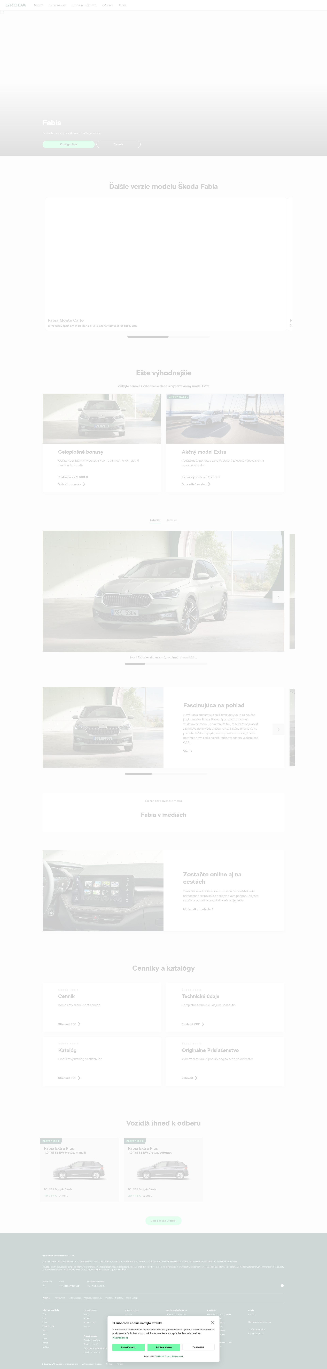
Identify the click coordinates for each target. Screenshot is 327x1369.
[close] (212, 1322)
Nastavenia (198, 1347)
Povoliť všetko (128, 1347)
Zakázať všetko (164, 1347)
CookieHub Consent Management (169, 1356)
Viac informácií (120, 1337)
